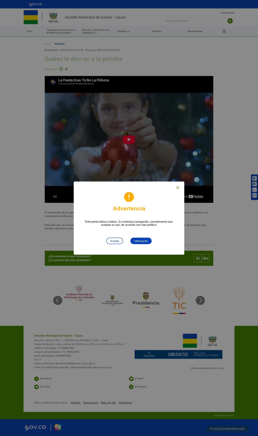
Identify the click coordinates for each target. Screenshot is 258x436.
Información (141, 240)
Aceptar (114, 240)
